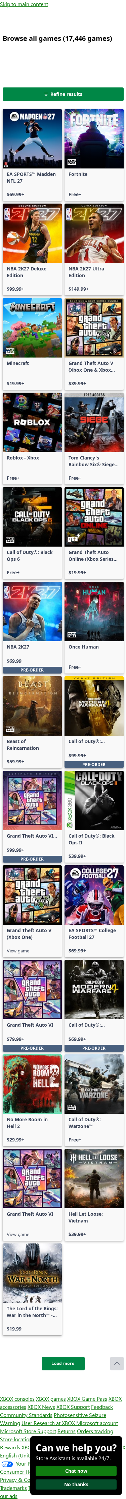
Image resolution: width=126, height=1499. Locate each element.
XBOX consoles (17, 1398)
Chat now (76, 1471)
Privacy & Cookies (21, 1479)
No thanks (76, 1484)
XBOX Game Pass (87, 1398)
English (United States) (26, 1455)
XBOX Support (73, 1406)
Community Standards (26, 1414)
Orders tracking (95, 1431)
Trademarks (13, 1487)
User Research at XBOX (49, 1422)
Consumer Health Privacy (29, 1471)
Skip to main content (24, 3)
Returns (66, 1431)
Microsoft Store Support (28, 1431)
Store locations (17, 1439)
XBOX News (41, 1406)
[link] (32, 155)
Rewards (10, 1447)
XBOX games (51, 1398)
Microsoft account (97, 1422)
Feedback (102, 1406)
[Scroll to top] (117, 1363)
